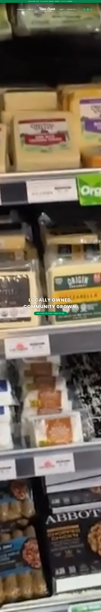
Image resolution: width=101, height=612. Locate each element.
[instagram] (87, 9)
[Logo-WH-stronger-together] (47, 8)
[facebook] (84, 9)
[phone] (91, 9)
